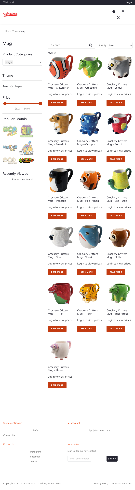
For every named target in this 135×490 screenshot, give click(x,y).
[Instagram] (123, 12)
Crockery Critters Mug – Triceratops (118, 312)
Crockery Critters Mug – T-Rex (58, 312)
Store (16, 31)
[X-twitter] (118, 18)
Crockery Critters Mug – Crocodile (87, 86)
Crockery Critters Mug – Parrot (117, 142)
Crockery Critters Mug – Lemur (117, 86)
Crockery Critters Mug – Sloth (117, 255)
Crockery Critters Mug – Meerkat (58, 142)
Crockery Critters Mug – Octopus (87, 142)
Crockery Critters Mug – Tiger (87, 312)
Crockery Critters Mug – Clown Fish (58, 86)
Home (8, 31)
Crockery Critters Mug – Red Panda (88, 199)
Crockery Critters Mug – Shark (87, 255)
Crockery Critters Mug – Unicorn (58, 368)
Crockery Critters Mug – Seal (58, 255)
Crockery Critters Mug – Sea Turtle (117, 199)
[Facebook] (114, 12)
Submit (112, 458)
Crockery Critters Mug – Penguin (58, 199)
